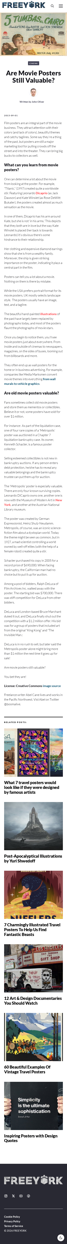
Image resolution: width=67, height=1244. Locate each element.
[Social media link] (6, 1196)
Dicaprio (41, 193)
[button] (52, 6)
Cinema (33, 63)
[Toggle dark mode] (60, 1237)
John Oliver (38, 101)
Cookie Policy (12, 1216)
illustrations (48, 314)
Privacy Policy (12, 1221)
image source (52, 686)
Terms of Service (13, 1225)
